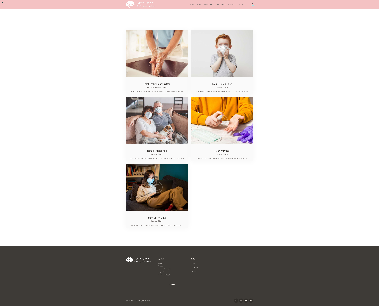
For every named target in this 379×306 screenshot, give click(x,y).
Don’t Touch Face (222, 83)
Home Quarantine (157, 150)
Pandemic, (151, 87)
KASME (128, 301)
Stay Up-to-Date (157, 217)
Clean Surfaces (222, 150)
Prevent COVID (161, 87)
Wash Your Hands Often (156, 83)
